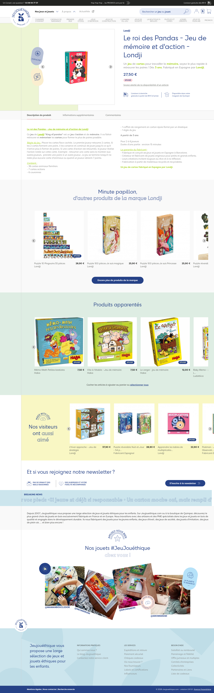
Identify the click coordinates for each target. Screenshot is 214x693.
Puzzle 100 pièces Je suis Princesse (158, 263)
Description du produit (39, 115)
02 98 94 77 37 (31, 3)
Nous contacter (49, 689)
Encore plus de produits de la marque (118, 280)
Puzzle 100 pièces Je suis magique (105, 263)
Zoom (42, 30)
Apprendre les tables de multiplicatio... (170, 449)
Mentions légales (34, 689)
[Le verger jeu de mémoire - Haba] (165, 341)
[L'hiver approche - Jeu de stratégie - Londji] (90, 423)
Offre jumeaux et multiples (185, 657)
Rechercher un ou (156, 11)
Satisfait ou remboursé (183, 650)
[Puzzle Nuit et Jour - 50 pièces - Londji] (134, 423)
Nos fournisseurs (132, 665)
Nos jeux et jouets (44, 11)
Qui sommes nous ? (87, 650)
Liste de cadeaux (180, 673)
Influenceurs (130, 673)
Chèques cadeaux (133, 657)
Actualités (84, 11)
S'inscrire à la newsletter (183, 483)
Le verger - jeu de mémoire (154, 369)
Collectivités (177, 665)
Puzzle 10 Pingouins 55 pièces (49, 263)
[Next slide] (111, 67)
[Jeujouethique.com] (21, 26)
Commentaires (113, 115)
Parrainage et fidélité (182, 654)
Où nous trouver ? (133, 661)
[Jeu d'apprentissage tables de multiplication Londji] (178, 423)
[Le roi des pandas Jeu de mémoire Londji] (59, 235)
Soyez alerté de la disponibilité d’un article (146, 84)
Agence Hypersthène (202, 689)
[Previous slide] (43, 67)
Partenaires (177, 669)
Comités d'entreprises (182, 661)
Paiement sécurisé (133, 654)
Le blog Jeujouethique (89, 654)
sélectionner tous (139, 384)
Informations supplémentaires (78, 115)
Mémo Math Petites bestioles (49, 369)
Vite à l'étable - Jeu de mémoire (104, 369)
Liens (189, 669)
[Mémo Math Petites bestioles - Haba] (59, 341)
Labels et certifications (136, 669)
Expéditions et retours (135, 650)
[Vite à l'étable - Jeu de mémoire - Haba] (112, 341)
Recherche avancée (66, 689)
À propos (66, 11)
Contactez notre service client (92, 657)
